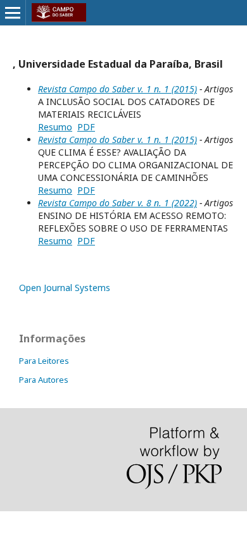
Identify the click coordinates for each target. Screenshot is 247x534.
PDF (86, 127)
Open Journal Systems (64, 288)
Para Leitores (44, 360)
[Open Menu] (12, 12)
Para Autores (43, 379)
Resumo (55, 127)
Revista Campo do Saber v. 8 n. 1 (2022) (117, 203)
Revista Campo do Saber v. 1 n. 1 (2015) (117, 89)
